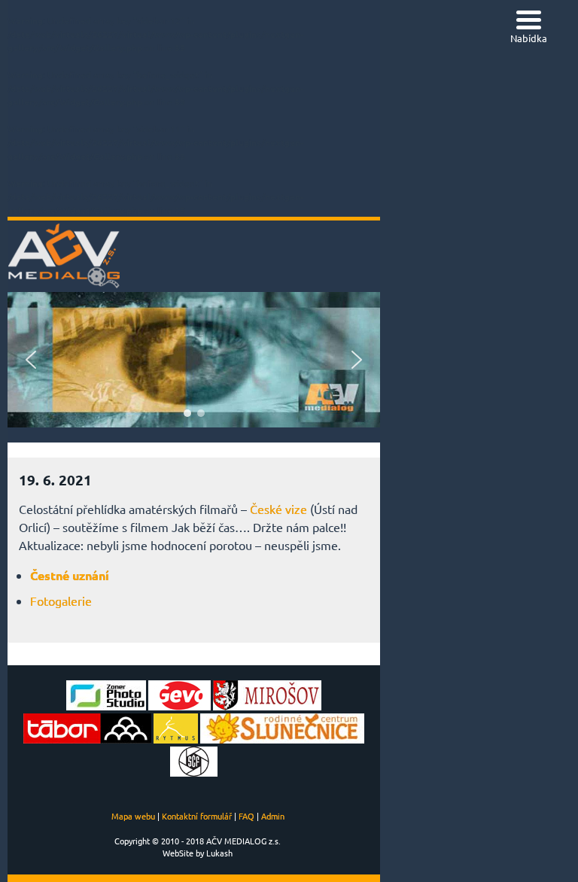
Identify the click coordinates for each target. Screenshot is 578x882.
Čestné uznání (69, 575)
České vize (278, 508)
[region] (194, 359)
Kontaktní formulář (197, 816)
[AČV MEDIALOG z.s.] (64, 285)
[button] (31, 360)
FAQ (246, 816)
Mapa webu (133, 816)
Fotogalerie (61, 600)
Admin (272, 816)
